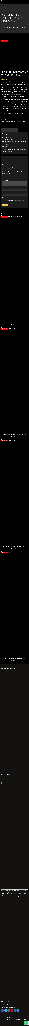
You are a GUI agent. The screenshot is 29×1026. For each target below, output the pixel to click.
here (8, 115)
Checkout (13, 1021)
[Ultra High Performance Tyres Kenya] (14, 2)
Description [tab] (5, 130)
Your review (5, 180)
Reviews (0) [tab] (13, 130)
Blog (8, 1021)
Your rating (5, 175)
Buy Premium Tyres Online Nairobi (15, 1017)
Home (2, 27)
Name (4, 188)
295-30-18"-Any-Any (17, 121)
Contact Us (21, 1021)
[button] (26, 1023)
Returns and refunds (8, 1019)
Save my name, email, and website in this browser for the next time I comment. (14, 201)
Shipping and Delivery (21, 1019)
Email (4, 193)
